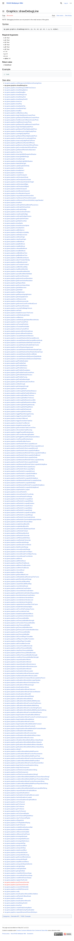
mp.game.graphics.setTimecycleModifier (16, 618)
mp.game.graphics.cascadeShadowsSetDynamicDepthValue (22, 358)
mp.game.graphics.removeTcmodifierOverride (18, 646)
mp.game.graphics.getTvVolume (14, 809)
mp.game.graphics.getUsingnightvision (16, 296)
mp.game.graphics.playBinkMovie (14, 244)
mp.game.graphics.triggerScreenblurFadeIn (17, 416)
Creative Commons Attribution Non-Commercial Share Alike (32, 930)
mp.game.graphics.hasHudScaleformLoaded (18, 797)
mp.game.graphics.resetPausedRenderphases (18, 439)
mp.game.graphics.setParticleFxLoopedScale (18, 510)
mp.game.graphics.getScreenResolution (16, 276)
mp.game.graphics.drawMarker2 (14, 170)
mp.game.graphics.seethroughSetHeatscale (17, 409)
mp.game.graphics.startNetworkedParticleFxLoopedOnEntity (22, 480)
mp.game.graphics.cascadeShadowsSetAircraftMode (20, 354)
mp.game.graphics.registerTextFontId (15, 880)
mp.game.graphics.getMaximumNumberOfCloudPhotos (21, 145)
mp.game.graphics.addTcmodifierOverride (17, 643)
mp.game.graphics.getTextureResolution (16, 306)
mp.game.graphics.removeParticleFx (15, 492)
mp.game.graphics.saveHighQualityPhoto (17, 133)
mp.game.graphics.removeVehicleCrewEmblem (18, 590)
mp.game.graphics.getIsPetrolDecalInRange (17, 579)
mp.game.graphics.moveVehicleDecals (16, 586)
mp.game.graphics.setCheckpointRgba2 (16, 186)
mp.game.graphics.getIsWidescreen (15, 287)
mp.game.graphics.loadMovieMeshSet (16, 269)
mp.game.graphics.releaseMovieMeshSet (17, 271)
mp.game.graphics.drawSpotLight (14, 159)
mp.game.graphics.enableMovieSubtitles (16, 829)
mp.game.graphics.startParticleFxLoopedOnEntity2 (20, 482)
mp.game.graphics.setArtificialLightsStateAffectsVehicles (21, 319)
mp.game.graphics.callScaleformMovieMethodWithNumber (22, 701)
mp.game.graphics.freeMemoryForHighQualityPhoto (20, 131)
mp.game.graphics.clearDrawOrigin (15, 239)
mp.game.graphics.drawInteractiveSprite (16, 225)
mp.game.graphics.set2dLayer (13, 898)
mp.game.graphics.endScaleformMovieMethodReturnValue (22, 735)
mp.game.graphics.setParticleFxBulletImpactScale (19, 528)
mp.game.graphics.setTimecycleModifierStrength (19, 620)
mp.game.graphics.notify (11, 891)
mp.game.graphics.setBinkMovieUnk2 (15, 262)
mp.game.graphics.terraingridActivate (15, 836)
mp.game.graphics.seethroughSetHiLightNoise (18, 407)
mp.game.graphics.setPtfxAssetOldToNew (17, 538)
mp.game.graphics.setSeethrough (14, 384)
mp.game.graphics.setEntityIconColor (15, 234)
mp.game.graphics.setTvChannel (14, 802)
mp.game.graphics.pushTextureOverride (16, 882)
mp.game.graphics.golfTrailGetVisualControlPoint (19, 381)
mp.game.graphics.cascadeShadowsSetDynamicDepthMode (22, 356)
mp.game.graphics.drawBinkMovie (14, 250)
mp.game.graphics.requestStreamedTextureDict (19, 195)
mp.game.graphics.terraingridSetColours (16, 841)
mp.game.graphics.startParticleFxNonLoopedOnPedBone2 (22, 455)
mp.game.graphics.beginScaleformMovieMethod (19, 719)
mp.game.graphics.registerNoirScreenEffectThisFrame (21, 604)
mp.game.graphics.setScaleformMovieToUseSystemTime (21, 682)
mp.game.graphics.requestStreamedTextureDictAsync (20, 912)
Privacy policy (6, 933)
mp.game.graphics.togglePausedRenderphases (19, 432)
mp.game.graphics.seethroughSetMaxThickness (19, 397)
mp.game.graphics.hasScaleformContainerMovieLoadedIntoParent (24, 678)
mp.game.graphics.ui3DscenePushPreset (17, 834)
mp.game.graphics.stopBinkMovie (14, 246)
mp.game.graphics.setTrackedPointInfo (16, 324)
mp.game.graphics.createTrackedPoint (16, 322)
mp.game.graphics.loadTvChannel (14, 825)
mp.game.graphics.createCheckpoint (15, 175)
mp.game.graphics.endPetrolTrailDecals (16, 567)
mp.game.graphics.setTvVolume (14, 806)
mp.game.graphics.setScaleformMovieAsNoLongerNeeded (22, 680)
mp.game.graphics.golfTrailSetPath (15, 363)
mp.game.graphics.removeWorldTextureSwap (18, 875)
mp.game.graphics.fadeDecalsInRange (16, 547)
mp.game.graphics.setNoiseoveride (15, 299)
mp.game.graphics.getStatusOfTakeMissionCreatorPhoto (21, 117)
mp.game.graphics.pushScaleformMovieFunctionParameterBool (23, 763)
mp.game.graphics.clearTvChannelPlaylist (17, 818)
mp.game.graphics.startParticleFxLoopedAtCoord (19, 471)
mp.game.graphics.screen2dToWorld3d (16, 887)
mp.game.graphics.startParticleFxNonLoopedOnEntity (20, 457)
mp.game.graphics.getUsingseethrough (16, 386)
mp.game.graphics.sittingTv (12, 749)
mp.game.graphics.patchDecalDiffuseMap (17, 581)
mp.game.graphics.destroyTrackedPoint (16, 329)
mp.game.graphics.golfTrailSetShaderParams (18, 374)
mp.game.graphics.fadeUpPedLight (15, 163)
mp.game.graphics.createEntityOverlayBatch (18, 907)
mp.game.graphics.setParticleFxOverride (16, 535)
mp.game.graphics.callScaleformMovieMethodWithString (21, 705)
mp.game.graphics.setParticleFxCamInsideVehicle (19, 517)
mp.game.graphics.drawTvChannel (15, 811)
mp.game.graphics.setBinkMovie (14, 241)
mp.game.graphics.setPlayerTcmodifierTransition (19, 639)
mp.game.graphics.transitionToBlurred (16, 418)
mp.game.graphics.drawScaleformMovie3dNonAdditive (21, 894)
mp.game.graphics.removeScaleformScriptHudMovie (20, 799)
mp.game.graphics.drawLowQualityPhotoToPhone (19, 140)
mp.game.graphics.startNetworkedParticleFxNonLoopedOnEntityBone (25, 464)
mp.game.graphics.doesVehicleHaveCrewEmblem (19, 595)
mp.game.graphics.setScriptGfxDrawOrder (17, 207)
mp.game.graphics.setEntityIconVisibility (16, 232)
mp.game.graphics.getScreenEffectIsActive (17, 857)
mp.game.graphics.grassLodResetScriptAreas (18, 333)
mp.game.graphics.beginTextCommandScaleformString (21, 765)
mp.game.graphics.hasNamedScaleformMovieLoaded (20, 675)
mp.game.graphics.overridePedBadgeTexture (18, 308)
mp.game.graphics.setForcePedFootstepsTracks (19, 609)
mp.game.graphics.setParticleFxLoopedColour (18, 505)
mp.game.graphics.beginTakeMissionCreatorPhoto (19, 115)
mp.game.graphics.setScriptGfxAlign (15, 209)
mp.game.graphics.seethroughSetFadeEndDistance (20, 393)
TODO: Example (26, 916)
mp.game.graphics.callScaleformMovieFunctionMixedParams (23, 712)
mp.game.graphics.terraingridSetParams (16, 838)
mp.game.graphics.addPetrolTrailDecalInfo (17, 565)
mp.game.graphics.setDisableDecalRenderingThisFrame (21, 577)
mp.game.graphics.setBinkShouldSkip (15, 267)
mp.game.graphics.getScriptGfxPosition (16, 218)
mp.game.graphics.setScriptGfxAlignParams (17, 216)
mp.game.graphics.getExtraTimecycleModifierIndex (20, 652)
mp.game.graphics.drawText (13, 905)
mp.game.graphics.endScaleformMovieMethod (18, 730)
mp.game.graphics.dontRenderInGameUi (17, 191)
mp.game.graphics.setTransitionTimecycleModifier (19, 623)
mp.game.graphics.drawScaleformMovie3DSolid (19, 696)
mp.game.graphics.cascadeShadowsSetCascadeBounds (21, 338)
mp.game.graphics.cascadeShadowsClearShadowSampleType (23, 352)
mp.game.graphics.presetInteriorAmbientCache (18, 616)
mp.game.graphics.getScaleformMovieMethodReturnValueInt (23, 742)
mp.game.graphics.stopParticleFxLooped (16, 489)
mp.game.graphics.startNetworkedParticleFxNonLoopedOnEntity (24, 459)
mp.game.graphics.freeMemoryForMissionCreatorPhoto (21, 120)
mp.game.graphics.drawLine (13, 101)
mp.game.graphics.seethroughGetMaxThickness (19, 395)
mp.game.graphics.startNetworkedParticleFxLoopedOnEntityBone (24, 485)
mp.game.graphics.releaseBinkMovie (15, 248)
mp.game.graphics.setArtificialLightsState (17, 315)
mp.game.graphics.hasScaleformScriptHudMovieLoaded (21, 795)
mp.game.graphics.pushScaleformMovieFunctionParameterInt (23, 753)
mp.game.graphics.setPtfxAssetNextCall (16, 533)
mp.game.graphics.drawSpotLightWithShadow (18, 161)
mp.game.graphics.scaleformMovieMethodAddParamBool (22, 760)
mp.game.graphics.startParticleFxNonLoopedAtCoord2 (21, 448)
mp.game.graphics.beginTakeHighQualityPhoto (18, 126)
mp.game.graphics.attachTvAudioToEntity (17, 260)
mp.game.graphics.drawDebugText (15, 97)
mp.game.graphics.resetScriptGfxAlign (16, 214)
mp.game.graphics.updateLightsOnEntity (16, 165)
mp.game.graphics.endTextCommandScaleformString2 (21, 774)
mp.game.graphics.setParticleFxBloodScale (17, 896)
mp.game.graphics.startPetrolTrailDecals (16, 563)
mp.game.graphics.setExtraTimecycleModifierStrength (20, 655)
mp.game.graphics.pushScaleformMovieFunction (19, 721)
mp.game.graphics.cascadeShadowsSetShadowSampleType (22, 349)
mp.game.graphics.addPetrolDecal (15, 561)
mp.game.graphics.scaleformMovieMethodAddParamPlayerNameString (26, 783)
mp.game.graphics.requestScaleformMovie (17, 659)
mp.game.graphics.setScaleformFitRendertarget (19, 685)
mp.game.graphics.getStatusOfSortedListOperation (20, 149)
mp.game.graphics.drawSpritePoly (14, 106)
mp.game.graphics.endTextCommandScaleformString (20, 770)
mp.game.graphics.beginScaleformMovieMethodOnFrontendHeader (25, 728)
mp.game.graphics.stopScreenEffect (15, 850)
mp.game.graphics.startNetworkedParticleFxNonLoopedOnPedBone (25, 453)
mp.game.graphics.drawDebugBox (15, 92)
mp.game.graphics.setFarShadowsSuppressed (18, 347)
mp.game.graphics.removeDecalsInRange (17, 549)
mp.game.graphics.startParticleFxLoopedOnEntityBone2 (21, 487)
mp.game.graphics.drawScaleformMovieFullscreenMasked (22, 691)
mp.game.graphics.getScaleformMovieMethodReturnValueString (24, 747)
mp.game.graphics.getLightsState (14, 871)
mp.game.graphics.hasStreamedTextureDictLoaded (20, 198)
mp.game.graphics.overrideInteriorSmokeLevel (18, 600)
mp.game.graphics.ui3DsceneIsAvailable (16, 832)
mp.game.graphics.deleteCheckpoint (15, 188)
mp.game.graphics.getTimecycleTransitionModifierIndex (21, 629)
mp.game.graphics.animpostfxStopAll (15, 859)
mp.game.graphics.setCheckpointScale (16, 177)
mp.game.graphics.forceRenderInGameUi (17, 193)
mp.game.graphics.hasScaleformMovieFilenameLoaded (21, 673)
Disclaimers (30, 933)
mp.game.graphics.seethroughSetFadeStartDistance (20, 391)
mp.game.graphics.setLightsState (14, 866)
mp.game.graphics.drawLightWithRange (16, 156)
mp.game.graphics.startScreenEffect (15, 845)
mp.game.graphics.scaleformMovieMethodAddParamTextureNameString (26, 779)
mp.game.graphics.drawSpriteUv (14, 227)
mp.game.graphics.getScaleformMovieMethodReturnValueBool (23, 744)
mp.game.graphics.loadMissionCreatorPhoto (18, 122)
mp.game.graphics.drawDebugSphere (16, 90)
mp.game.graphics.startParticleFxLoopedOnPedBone (20, 473)
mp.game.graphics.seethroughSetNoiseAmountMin (20, 400)
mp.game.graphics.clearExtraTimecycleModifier (18, 650)
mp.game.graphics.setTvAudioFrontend (16, 264)
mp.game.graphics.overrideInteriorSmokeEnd (18, 602)
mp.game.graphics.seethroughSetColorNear (17, 411)
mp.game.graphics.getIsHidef (13, 289)
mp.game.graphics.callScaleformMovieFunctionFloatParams (22, 703)
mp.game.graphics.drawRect (13, 202)
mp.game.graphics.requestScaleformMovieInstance (20, 664)
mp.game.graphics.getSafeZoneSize (15, 221)
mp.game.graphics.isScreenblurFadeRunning (18, 430)
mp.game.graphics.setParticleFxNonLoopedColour (19, 466)
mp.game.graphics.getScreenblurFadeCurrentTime (20, 427)
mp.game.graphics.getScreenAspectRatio (17, 285)
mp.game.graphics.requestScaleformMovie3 (17, 668)
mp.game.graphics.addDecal (13, 558)
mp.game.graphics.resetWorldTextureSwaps (17, 877)
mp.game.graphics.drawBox (12, 110)
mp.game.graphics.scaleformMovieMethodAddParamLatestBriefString (25, 788)
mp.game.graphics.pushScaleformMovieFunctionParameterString (24, 781)
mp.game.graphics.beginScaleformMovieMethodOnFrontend (22, 724)
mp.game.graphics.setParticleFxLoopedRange (18, 515)
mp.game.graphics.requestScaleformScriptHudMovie (20, 790)
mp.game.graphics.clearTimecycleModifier (17, 625)
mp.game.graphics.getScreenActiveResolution (18, 280)
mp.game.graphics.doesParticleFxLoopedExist (18, 499)
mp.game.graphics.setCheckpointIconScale (17, 179)
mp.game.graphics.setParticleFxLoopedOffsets (18, 501)
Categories (6, 916)
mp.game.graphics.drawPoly (13, 103)
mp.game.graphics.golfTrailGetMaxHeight (17, 379)
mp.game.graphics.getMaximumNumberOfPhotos (19, 143)
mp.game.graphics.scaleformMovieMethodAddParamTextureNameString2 (26, 776)
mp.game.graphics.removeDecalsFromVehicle (18, 556)
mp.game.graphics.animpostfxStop (15, 848)
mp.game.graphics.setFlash (12, 310)
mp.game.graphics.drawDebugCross (15, 94)
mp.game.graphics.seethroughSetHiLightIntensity (19, 404)
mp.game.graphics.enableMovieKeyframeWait (18, 827)
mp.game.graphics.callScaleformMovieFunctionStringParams (23, 708)
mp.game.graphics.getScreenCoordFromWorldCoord (20, 303)
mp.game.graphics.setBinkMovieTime (15, 253)
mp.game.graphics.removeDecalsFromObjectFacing (20, 554)
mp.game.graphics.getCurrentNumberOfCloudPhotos (20, 147)
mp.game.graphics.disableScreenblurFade (17, 425)
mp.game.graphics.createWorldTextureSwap (18, 873)
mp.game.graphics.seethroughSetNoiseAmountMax (20, 402)
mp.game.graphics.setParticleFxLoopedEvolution (19, 503)
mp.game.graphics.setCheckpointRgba (16, 184)
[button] (3, 3)
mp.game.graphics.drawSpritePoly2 (15, 108)
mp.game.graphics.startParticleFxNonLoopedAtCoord (20, 443)
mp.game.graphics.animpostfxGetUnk (15, 852)
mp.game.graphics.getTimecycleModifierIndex (18, 627)
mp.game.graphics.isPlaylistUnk (14, 820)
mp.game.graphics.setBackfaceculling (15, 113)
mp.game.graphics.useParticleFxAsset (16, 531)
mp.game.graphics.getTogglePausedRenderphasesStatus (22, 436)
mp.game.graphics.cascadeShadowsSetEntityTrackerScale (22, 342)
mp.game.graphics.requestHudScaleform (16, 793)
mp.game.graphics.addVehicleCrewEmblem (17, 588)
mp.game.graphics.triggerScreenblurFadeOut (18, 420)
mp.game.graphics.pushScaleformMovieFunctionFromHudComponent (25, 717)
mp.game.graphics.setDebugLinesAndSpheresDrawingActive (23, 83)
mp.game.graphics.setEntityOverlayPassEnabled (19, 910)
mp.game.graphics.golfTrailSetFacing (15, 377)
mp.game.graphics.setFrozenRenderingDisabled (19, 434)
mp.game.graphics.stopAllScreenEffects (16, 861)
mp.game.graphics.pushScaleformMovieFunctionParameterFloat (24, 758)
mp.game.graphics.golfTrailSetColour (15, 368)
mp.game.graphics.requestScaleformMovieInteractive (20, 666)
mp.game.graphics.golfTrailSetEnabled (16, 361)
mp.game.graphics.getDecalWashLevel (16, 574)
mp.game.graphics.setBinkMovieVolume (16, 257)
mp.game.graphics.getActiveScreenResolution (18, 278)
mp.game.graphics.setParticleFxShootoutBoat (18, 521)
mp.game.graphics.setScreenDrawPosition (17, 211)
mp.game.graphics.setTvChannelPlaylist (16, 813)
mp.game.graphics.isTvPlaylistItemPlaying (17, 822)
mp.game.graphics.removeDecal (14, 570)
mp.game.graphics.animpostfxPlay (14, 843)
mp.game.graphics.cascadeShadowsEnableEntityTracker (21, 345)
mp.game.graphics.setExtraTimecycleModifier (18, 648)
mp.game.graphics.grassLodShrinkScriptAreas (18, 331)
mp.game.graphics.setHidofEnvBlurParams (17, 441)
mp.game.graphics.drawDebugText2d (15, 903)
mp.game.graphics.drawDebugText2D (15, 99)
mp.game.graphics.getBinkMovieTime (15, 255)
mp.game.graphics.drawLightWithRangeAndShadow (20, 154)
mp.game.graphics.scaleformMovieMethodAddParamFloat (22, 756)
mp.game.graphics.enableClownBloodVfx (16, 524)
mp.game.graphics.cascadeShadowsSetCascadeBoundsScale (23, 340)
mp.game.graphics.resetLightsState (15, 868)
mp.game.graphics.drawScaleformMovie (16, 687)
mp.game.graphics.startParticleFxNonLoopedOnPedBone (22, 450)
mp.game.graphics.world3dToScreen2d (16, 889)
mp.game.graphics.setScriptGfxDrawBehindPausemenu (21, 205)
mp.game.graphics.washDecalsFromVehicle (17, 544)
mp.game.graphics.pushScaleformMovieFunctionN (19, 726)
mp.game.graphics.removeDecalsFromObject (18, 551)
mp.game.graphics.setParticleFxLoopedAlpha (18, 508)
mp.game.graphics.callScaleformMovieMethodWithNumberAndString (25, 710)
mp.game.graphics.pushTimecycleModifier (17, 632)
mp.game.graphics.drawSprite (13, 223)
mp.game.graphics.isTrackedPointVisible (16, 326)
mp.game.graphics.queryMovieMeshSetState (18, 273)
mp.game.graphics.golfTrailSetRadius (15, 365)
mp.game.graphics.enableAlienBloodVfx (16, 526)
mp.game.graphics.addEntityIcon (14, 230)
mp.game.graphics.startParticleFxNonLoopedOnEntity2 (21, 462)
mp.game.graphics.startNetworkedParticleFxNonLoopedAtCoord (24, 446)
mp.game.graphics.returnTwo (13, 152)
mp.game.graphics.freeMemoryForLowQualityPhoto (20, 138)
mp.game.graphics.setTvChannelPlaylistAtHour (18, 815)
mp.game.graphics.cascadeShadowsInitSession (19, 335)
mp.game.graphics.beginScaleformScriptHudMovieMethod (22, 714)
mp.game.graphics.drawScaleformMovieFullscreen (19, 689)
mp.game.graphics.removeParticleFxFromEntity (19, 494)
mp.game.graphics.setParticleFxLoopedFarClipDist (19, 512)
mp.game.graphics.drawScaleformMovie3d (17, 900)
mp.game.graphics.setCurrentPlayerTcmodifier (18, 636)
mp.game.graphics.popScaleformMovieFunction (19, 737)
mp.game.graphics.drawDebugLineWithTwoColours (20, 87)
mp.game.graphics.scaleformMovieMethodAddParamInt (21, 751)
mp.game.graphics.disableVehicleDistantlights (18, 606)
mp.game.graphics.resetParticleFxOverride (17, 540)
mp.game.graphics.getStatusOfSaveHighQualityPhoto (20, 136)
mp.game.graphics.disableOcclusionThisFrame (18, 312)
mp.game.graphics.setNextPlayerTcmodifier (17, 641)
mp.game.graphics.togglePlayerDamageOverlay (19, 414)
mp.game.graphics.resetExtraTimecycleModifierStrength (21, 657)
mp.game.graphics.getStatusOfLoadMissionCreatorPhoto (21, 124)
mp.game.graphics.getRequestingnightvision (18, 294)
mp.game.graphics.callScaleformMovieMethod (18, 698)
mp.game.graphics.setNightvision (14, 292)
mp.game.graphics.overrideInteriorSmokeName (18, 597)
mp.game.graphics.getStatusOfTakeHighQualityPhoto (20, 129)
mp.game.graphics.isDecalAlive (14, 572)
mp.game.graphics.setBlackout (13, 317)
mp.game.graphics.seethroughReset (15, 388)
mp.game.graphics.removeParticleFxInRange (18, 496)
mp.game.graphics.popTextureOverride (16, 884)
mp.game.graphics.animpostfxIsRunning (16, 855)
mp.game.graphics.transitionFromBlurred (16, 423)
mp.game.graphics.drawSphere (14, 172)
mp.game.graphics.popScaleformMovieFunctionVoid (20, 733)
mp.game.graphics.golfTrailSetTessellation (17, 370)
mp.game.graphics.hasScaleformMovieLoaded (18, 671)
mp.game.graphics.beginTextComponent (16, 767)
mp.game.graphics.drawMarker (14, 168)
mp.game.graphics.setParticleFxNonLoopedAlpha (19, 469)
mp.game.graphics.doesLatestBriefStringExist (18, 786)
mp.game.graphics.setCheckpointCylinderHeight (19, 182)
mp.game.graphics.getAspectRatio (14, 283)
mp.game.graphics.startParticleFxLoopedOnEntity (19, 476)
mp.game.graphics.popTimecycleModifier (16, 634)
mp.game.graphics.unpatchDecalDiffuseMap (18, 583)
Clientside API (15, 916)
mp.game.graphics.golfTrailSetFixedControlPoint (19, 372)
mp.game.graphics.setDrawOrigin (14, 237)
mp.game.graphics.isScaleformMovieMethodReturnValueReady (23, 740)
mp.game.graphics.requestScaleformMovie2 (17, 662)
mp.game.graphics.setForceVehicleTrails (16, 611)
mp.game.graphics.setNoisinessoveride (16, 301)
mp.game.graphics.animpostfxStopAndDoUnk (18, 864)
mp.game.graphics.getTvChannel (14, 804)
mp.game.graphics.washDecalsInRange (16, 542)
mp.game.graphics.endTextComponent (16, 772)
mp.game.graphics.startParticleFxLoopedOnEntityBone (21, 478)
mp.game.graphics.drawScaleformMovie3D (17, 694)
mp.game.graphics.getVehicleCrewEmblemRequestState (21, 593)
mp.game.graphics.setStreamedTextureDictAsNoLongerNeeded (23, 200)
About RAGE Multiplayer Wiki (18, 933)
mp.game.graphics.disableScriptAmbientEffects (18, 613)
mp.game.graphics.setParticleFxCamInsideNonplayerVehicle (22, 519)
